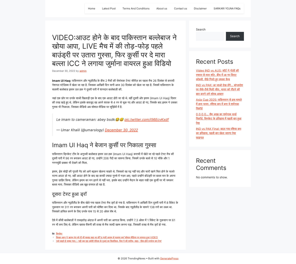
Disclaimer (200, 8)
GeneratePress (169, 258)
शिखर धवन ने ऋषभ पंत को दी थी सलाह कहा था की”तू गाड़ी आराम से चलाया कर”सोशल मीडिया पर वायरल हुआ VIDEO (107, 237)
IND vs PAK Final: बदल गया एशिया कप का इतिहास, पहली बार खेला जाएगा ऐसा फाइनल (218, 133)
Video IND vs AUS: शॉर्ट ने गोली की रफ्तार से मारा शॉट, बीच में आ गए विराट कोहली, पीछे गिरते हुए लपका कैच (217, 75)
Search (201, 29)
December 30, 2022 (121, 130)
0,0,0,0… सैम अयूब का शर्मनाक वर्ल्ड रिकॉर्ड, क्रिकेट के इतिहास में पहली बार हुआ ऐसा (218, 119)
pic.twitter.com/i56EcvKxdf (147, 119)
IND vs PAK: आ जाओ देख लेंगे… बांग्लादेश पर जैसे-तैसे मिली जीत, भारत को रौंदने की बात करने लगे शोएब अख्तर (219, 89)
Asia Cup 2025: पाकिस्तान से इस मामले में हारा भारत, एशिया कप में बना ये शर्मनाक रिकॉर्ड (219, 104)
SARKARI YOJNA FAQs (227, 8)
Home (91, 8)
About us (161, 8)
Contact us (180, 8)
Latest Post (109, 8)
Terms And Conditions (136, 8)
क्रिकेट (59, 233)
